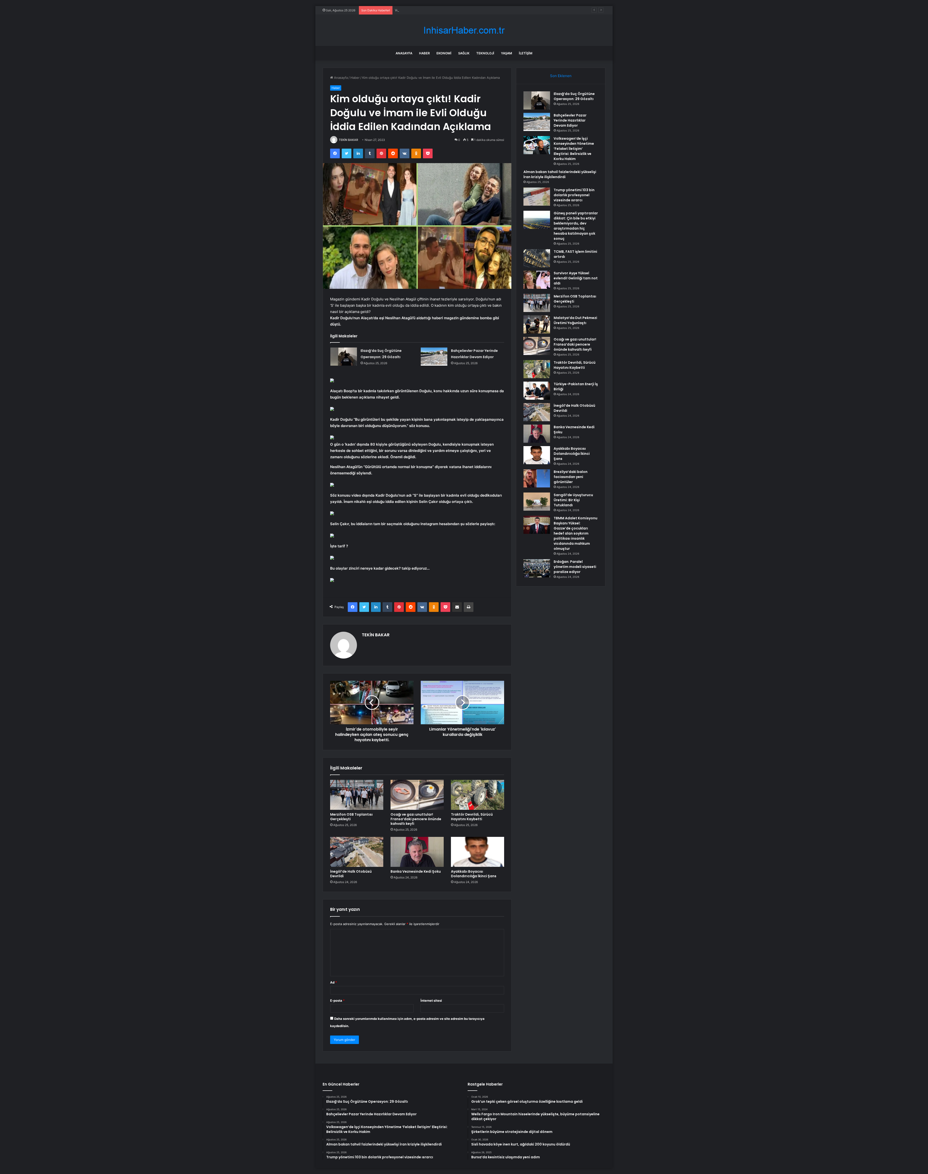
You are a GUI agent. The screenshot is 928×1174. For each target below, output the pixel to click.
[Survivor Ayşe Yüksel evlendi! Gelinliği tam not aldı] (536, 280)
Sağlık (464, 53)
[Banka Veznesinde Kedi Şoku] (417, 852)
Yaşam (506, 53)
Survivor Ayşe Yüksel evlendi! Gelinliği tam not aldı (576, 278)
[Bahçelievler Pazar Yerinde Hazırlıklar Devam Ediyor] (434, 357)
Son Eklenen (561, 75)
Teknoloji (485, 53)
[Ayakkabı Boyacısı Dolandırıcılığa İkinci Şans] (477, 852)
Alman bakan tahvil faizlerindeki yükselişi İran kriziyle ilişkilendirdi (559, 174)
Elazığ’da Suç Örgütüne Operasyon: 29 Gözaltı (574, 96)
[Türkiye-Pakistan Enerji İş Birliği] (536, 391)
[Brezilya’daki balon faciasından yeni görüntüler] (536, 478)
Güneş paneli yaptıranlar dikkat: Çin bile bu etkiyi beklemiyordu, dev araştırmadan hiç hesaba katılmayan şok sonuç (576, 226)
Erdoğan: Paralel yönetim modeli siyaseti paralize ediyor (575, 566)
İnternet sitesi (431, 1000)
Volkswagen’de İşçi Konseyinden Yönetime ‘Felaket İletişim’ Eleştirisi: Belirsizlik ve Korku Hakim (465, 10)
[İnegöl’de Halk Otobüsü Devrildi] (356, 852)
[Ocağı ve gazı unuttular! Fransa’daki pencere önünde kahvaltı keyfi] (417, 795)
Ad (333, 982)
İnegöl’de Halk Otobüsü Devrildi (351, 873)
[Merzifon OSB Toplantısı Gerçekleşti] (356, 795)
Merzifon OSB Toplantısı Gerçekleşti (351, 816)
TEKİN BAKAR (348, 140)
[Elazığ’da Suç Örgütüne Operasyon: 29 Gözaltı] (343, 357)
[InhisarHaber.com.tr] (464, 30)
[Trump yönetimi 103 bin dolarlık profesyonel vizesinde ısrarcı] (536, 197)
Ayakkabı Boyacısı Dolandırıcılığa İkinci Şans (473, 873)
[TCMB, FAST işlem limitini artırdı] (536, 258)
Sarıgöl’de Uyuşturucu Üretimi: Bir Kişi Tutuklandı (573, 500)
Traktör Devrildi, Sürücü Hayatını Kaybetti (472, 816)
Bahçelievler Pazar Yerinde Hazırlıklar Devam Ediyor (570, 120)
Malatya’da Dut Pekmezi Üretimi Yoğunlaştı (575, 320)
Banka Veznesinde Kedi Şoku (416, 871)
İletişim (525, 53)
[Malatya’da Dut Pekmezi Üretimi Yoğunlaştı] (536, 324)
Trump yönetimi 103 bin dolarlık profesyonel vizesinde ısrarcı (574, 195)
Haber (424, 53)
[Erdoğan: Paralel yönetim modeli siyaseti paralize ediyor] (536, 568)
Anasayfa (404, 53)
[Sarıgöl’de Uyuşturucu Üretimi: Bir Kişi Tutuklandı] (536, 502)
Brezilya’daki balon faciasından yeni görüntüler (570, 476)
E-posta (337, 1000)
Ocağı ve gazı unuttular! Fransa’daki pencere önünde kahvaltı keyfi (416, 819)
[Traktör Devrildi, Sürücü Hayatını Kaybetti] (477, 795)
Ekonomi (443, 53)
